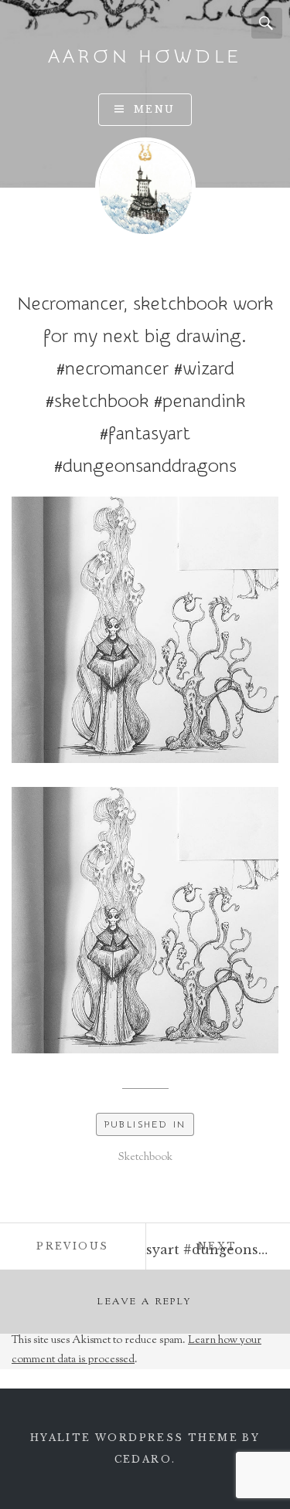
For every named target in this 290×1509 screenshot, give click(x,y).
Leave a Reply (144, 1302)
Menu (155, 109)
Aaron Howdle (145, 56)
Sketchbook (145, 1157)
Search (266, 23)
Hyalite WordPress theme (134, 1437)
